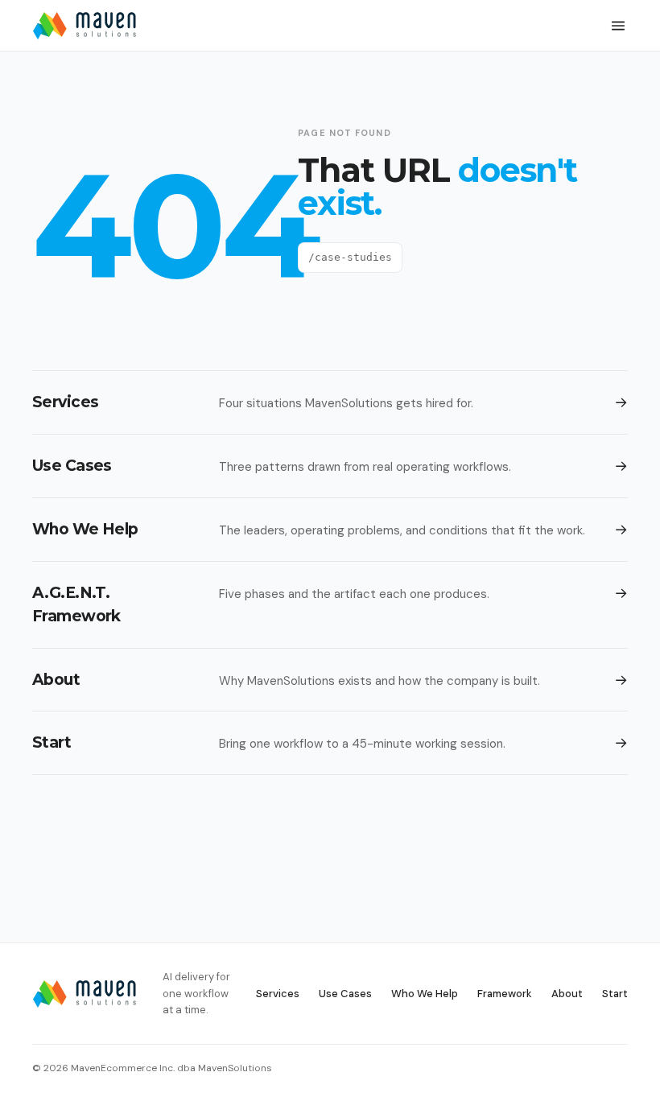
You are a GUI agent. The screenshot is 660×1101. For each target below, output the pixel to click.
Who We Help (424, 993)
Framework (504, 993)
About (567, 993)
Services (277, 993)
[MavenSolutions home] (84, 25)
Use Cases (345, 993)
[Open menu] (618, 26)
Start (615, 993)
